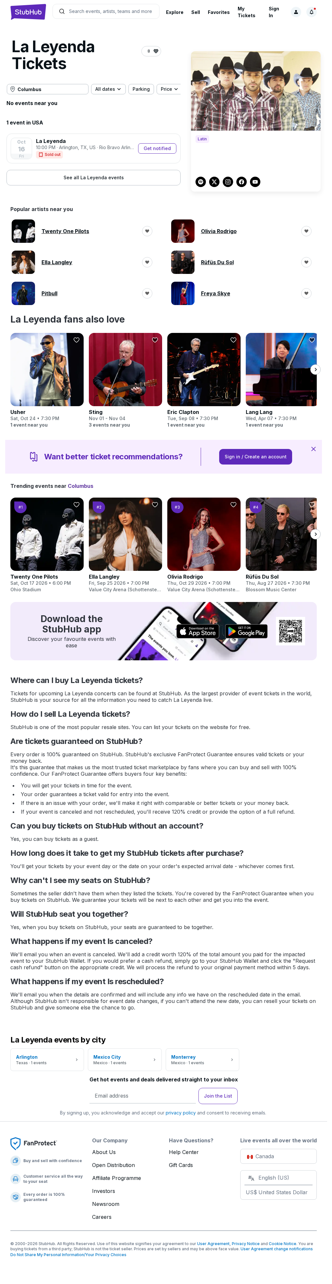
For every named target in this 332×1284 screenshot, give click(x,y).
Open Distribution (113, 1165)
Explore (175, 12)
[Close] (313, 448)
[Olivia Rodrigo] (204, 545)
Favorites (219, 12)
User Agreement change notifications (277, 1248)
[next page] (315, 369)
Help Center (184, 1152)
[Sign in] (296, 12)
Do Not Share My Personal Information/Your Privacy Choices (68, 1254)
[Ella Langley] (125, 545)
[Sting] (125, 380)
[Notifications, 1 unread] (311, 12)
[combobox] (48, 89)
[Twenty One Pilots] (47, 545)
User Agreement (213, 1243)
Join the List (218, 1096)
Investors (103, 1191)
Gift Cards (181, 1165)
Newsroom (105, 1204)
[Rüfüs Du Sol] (282, 545)
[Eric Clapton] (204, 380)
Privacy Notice (246, 1243)
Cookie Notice (282, 1243)
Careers (102, 1217)
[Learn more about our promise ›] (33, 1143)
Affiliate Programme (116, 1178)
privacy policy (181, 1112)
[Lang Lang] (282, 380)
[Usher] (47, 380)
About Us (104, 1152)
